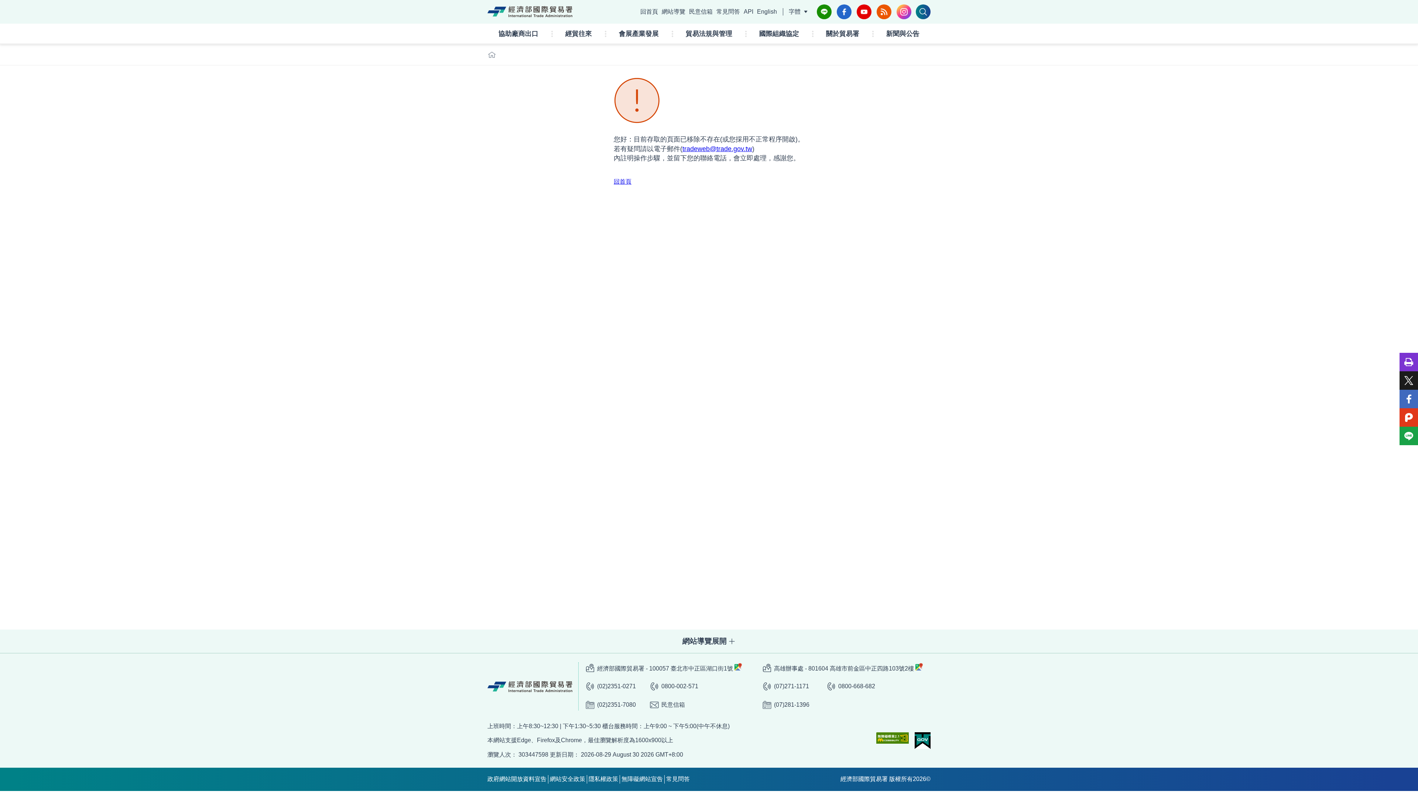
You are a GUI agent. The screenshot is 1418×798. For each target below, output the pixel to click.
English (767, 11)
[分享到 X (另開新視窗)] (1409, 380)
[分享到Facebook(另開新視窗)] (1409, 399)
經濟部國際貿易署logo (529, 12)
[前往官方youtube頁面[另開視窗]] (864, 11)
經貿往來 (578, 33)
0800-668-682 (856, 686)
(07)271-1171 (791, 686)
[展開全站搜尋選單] (923, 11)
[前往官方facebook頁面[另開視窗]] (844, 11)
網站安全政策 (567, 779)
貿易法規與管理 (709, 33)
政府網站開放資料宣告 (517, 779)
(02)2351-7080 (616, 705)
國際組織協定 (779, 33)
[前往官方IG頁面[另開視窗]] (904, 11)
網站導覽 (673, 11)
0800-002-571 (679, 686)
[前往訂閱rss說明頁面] (884, 11)
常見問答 (728, 11)
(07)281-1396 (791, 705)
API (748, 11)
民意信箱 (701, 11)
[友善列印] (1409, 362)
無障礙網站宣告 (642, 779)
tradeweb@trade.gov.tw (717, 149)
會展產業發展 (639, 33)
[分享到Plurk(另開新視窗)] (1409, 417)
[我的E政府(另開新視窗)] (923, 740)
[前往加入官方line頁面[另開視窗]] (824, 11)
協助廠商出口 (518, 33)
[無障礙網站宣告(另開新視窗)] (892, 738)
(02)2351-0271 (616, 686)
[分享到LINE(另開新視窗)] (1409, 436)
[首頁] (491, 54)
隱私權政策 (603, 779)
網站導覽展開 (704, 641)
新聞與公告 (902, 33)
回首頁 (649, 11)
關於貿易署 (842, 33)
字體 (795, 11)
